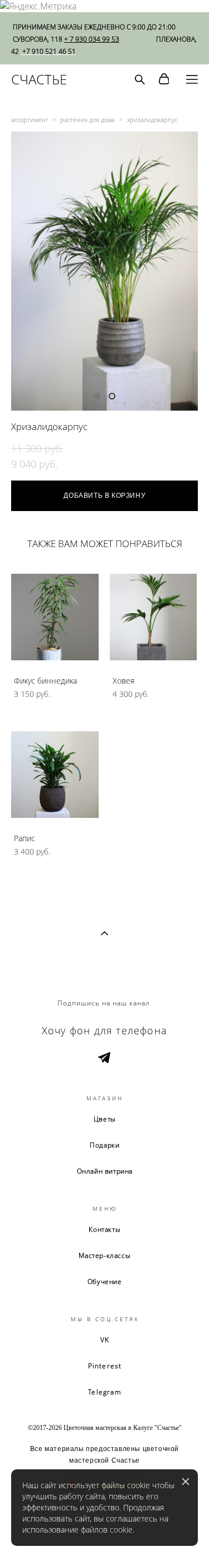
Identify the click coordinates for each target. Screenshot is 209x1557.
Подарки (104, 1145)
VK (104, 1339)
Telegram (104, 1392)
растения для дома (87, 119)
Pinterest (105, 1366)
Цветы (105, 1119)
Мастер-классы (104, 1255)
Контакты (104, 1229)
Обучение (105, 1281)
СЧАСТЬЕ (39, 79)
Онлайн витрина (105, 1171)
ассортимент (29, 119)
